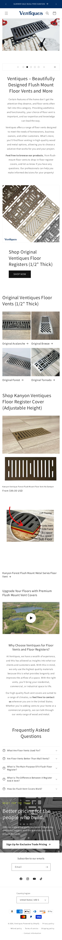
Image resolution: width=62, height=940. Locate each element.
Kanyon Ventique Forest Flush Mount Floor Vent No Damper (28, 486)
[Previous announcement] (5, 4)
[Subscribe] (46, 867)
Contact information (32, 933)
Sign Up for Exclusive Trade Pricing (26, 844)
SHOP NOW (20, 274)
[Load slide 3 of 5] (31, 67)
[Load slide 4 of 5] (35, 67)
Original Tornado (41, 380)
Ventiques (18, 923)
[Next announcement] (56, 4)
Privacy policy (48, 923)
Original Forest (11, 380)
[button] (6, 13)
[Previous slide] (17, 67)
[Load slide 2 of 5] (27, 67)
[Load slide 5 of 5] (39, 67)
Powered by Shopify (31, 923)
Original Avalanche (13, 343)
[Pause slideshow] (56, 67)
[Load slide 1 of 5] (23, 67)
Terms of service (31, 928)
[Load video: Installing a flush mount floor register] (31, 618)
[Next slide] (44, 67)
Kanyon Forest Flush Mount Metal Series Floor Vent (29, 574)
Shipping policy (47, 928)
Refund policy (16, 928)
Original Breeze (40, 343)
